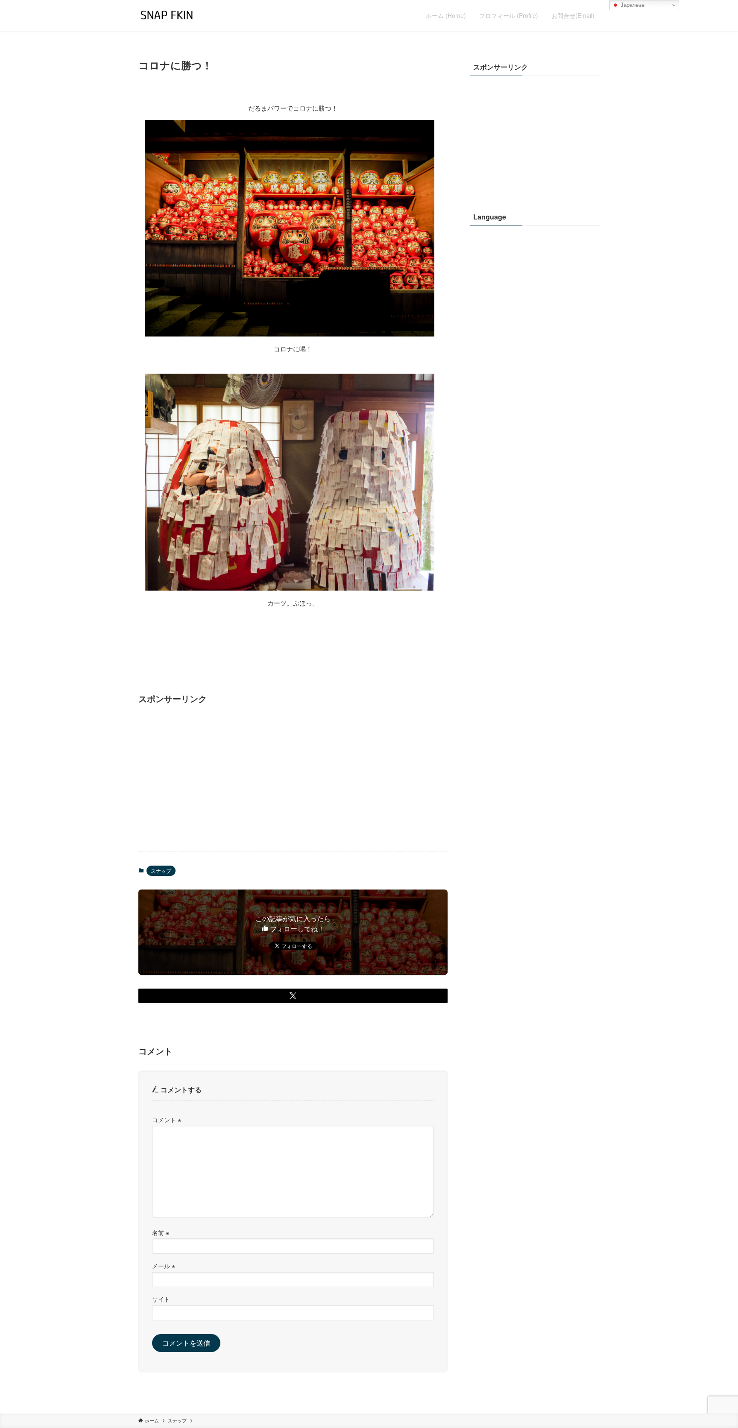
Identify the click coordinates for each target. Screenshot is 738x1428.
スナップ (161, 870)
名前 (160, 1232)
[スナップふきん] (166, 15)
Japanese (631, 5)
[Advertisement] (293, 778)
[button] (293, 996)
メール (163, 1265)
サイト (161, 1298)
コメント (166, 1119)
